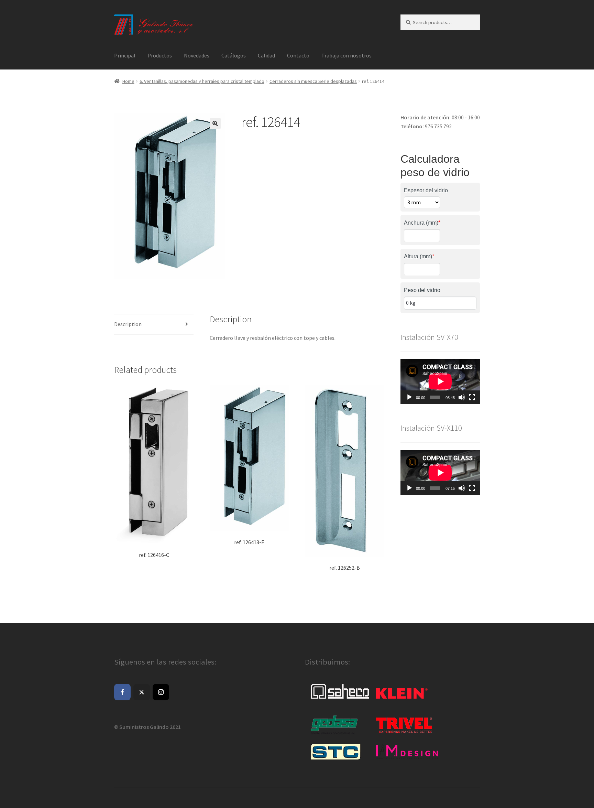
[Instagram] (161, 692)
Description (128, 324)
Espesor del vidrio (426, 190)
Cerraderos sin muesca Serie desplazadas (313, 81)
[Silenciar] (461, 397)
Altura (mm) (419, 256)
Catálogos (233, 55)
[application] (440, 381)
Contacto (298, 55)
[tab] (154, 324)
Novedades (196, 55)
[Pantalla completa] (472, 397)
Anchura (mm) (422, 223)
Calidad (266, 55)
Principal (124, 55)
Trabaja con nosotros (346, 55)
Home (128, 81)
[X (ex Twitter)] (141, 692)
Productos (159, 55)
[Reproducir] (409, 397)
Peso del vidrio (422, 290)
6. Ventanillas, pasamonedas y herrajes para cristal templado (202, 81)
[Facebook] (122, 692)
